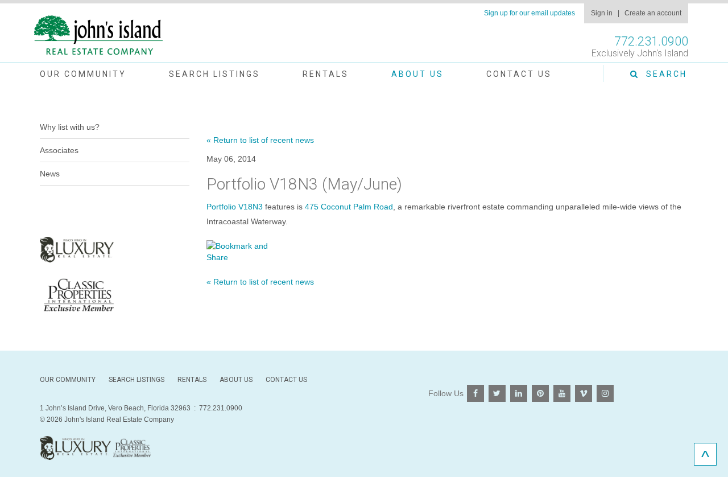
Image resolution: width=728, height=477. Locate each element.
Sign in (602, 13)
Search (663, 74)
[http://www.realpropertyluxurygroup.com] (114, 295)
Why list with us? (70, 126)
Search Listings (214, 74)
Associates (59, 150)
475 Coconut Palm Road (349, 206)
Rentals (326, 74)
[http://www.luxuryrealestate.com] (114, 249)
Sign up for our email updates (529, 13)
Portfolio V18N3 (234, 206)
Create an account (652, 13)
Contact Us (519, 74)
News (50, 173)
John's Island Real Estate (98, 35)
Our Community (83, 74)
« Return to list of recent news (260, 140)
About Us (417, 74)
